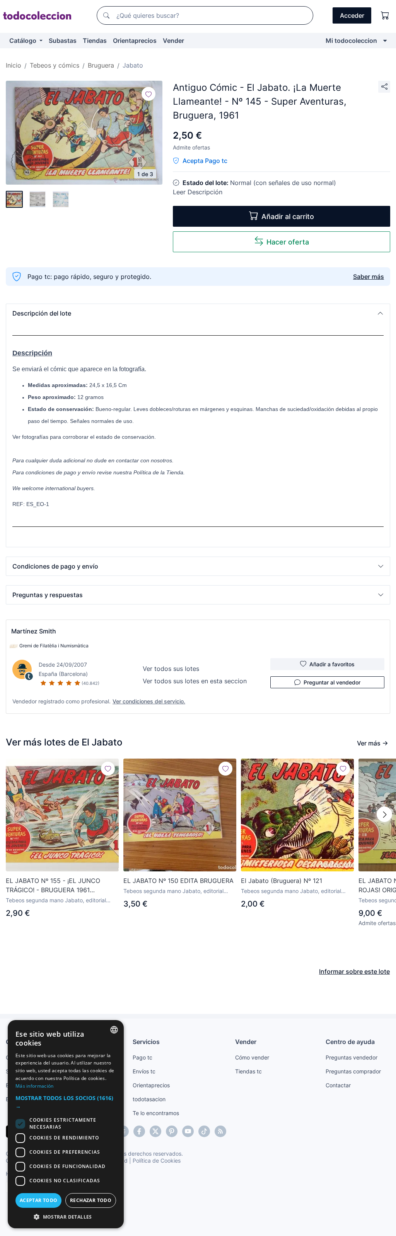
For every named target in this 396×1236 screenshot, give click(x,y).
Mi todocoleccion (351, 40)
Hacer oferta (287, 242)
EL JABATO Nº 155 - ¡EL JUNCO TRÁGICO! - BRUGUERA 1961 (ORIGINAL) (53, 886)
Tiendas (95, 40)
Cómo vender (252, 1057)
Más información (34, 1086)
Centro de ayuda (350, 1042)
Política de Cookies (157, 1160)
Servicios (146, 1042)
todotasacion (149, 1099)
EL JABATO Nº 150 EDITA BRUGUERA (178, 881)
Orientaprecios (135, 40)
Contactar (338, 1085)
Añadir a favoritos (332, 664)
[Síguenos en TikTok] (204, 1131)
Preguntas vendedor (351, 1057)
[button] (198, 313)
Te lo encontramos (156, 1113)
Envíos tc (144, 1071)
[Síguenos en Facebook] (139, 1131)
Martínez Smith (33, 631)
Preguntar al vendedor (332, 682)
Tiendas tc (248, 1071)
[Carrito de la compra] (385, 15)
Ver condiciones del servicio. (149, 701)
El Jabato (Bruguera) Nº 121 (281, 881)
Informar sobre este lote (354, 971)
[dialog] (66, 1124)
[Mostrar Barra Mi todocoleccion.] (385, 40)
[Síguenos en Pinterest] (172, 1131)
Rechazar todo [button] (90, 1200)
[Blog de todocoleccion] (220, 1131)
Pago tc (142, 1057)
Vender (173, 40)
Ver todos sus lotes (171, 668)
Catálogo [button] (23, 40)
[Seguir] (148, 94)
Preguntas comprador (353, 1071)
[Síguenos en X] (155, 1131)
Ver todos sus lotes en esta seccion (195, 681)
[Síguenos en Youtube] (188, 1131)
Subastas (63, 40)
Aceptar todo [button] (39, 1200)
